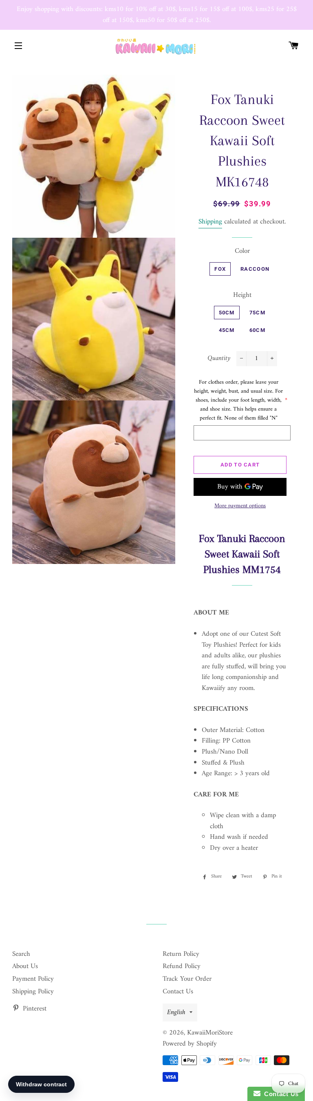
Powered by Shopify (190, 1044)
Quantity (218, 358)
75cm (257, 313)
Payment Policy (33, 979)
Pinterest (33, 1009)
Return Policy (181, 954)
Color (242, 251)
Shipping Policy (33, 992)
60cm (257, 330)
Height (242, 295)
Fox (220, 269)
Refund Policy (182, 966)
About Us (25, 966)
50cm (227, 313)
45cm (227, 330)
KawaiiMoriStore (210, 1033)
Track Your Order (187, 979)
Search (21, 954)
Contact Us (178, 992)
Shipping (210, 222)
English (176, 1012)
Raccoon (254, 269)
